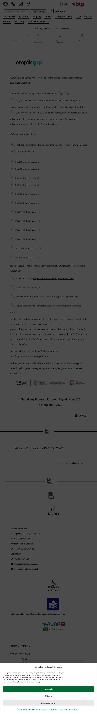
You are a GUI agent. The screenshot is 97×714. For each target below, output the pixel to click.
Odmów (48, 696)
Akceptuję (48, 689)
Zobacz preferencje (48, 703)
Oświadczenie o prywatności (68, 709)
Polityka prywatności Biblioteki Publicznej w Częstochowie (37, 709)
